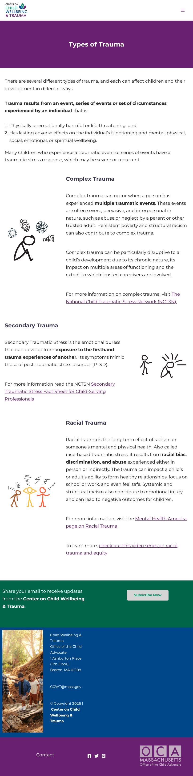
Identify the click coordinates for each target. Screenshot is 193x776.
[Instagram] (103, 756)
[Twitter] (96, 756)
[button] (148, 595)
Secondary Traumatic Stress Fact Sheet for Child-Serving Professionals (60, 391)
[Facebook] (89, 756)
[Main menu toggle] (182, 10)
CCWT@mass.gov (65, 686)
